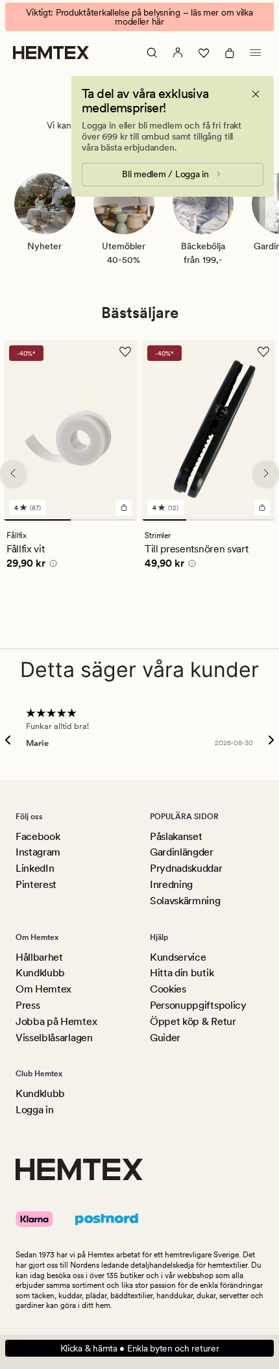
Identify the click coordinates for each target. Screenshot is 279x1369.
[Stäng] (255, 94)
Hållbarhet (39, 957)
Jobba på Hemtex (56, 1021)
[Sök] (152, 53)
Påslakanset (176, 836)
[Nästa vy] (266, 473)
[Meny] (256, 53)
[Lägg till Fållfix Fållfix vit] (124, 507)
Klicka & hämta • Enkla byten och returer (139, 1348)
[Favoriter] (204, 53)
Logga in (34, 1110)
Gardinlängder (181, 852)
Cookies (168, 989)
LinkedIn (35, 868)
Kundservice (178, 957)
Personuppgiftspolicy (198, 1005)
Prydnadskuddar (186, 868)
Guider (165, 1037)
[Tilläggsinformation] (51, 565)
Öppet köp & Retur (193, 1021)
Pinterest (36, 884)
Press (28, 1005)
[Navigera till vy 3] (253, 520)
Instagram (38, 852)
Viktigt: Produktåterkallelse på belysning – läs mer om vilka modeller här (139, 17)
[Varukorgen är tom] (230, 53)
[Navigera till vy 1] (37, 520)
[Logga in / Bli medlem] (178, 53)
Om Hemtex (43, 989)
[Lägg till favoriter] (125, 352)
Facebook (38, 836)
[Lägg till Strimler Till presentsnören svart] (262, 507)
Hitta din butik (181, 973)
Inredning (171, 884)
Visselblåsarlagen (54, 1037)
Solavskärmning (185, 900)
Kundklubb (40, 973)
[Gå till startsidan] (51, 52)
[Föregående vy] (13, 473)
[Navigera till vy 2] (104, 520)
